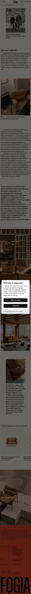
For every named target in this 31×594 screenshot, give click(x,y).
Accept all (15, 305)
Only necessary (15, 300)
